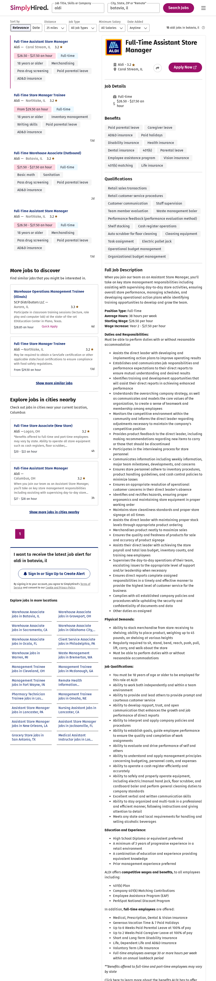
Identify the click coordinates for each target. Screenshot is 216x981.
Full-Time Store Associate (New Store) (43, 426)
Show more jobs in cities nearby (54, 512)
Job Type (74, 22)
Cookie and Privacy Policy (60, 587)
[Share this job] (157, 68)
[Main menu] (203, 8)
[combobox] (78, 8)
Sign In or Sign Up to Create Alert (56, 573)
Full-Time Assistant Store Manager (41, 42)
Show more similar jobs (54, 383)
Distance (50, 22)
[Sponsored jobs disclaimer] (203, 27)
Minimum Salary (110, 22)
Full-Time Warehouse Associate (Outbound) (47, 153)
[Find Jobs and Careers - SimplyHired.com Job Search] (29, 8)
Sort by (15, 21)
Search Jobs (178, 7)
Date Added (135, 22)
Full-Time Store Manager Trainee (39, 95)
